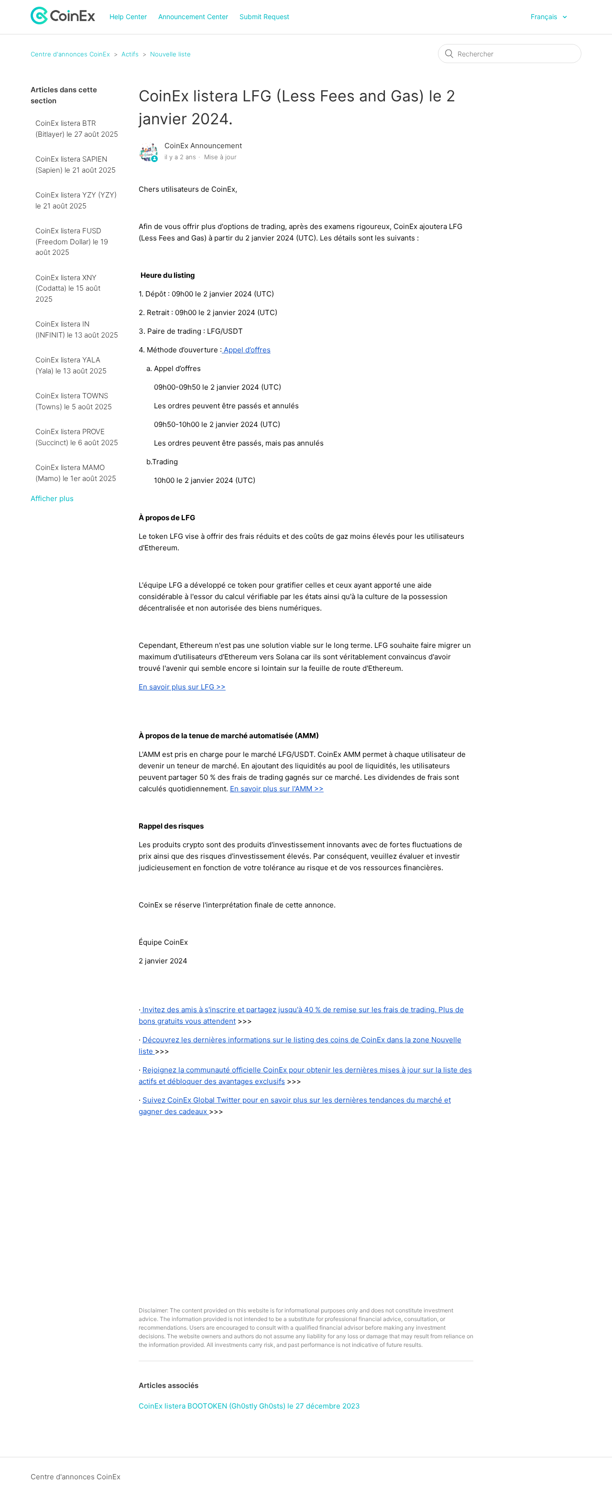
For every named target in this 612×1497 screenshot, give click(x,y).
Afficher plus (52, 498)
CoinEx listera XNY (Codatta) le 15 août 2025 (67, 288)
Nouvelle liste (170, 54)
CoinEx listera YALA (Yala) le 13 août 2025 (71, 365)
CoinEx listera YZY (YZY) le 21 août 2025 (76, 200)
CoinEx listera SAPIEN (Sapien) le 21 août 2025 (75, 164)
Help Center (128, 16)
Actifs (130, 54)
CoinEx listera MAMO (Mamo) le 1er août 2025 (75, 473)
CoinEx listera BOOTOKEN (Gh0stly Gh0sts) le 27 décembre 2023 (249, 1405)
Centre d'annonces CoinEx (70, 54)
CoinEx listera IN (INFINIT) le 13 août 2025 (76, 329)
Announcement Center (193, 16)
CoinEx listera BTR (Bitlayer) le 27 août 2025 (76, 129)
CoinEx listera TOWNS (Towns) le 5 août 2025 (73, 401)
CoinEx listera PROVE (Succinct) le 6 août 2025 (76, 437)
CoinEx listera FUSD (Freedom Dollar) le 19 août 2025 (71, 241)
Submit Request (264, 16)
